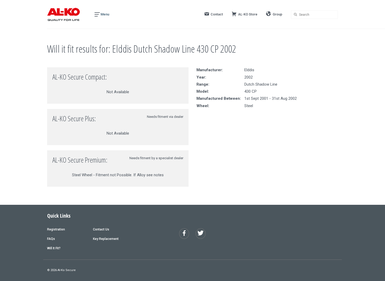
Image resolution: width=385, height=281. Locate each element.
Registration (56, 229)
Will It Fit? (53, 248)
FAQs (51, 238)
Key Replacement (106, 238)
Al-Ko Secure (67, 270)
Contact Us (101, 229)
